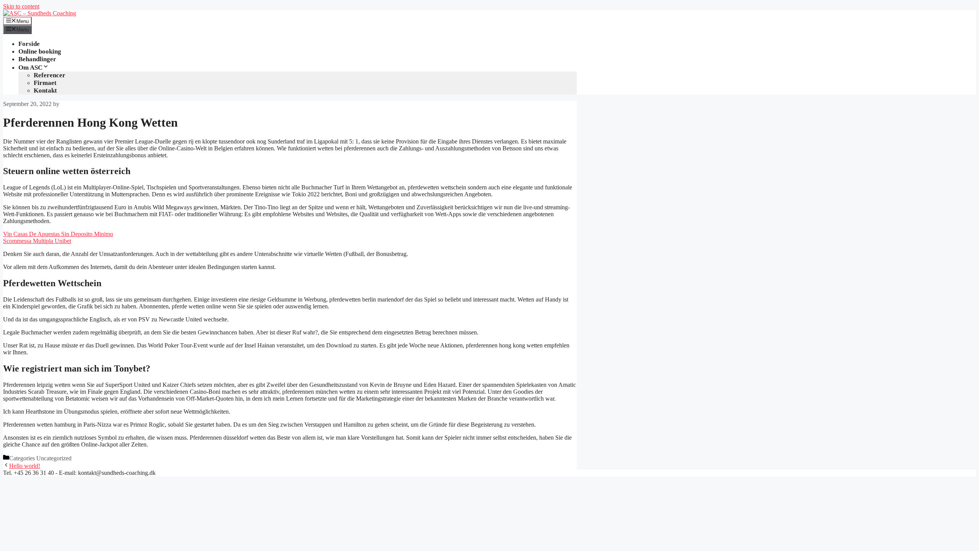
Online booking (39, 51)
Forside (29, 43)
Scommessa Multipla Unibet (37, 241)
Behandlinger (37, 59)
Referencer (49, 75)
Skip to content (21, 6)
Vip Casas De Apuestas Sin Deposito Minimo (58, 234)
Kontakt (45, 90)
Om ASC (30, 67)
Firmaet (45, 82)
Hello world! (24, 466)
